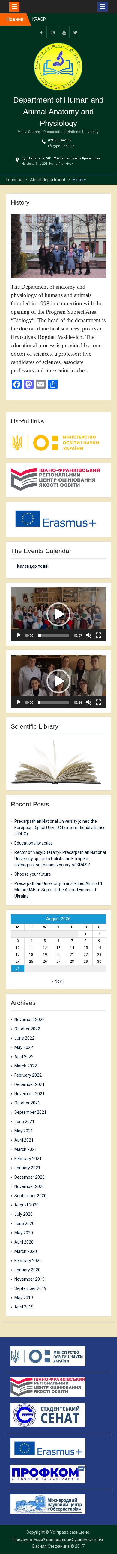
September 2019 (30, 1288)
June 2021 (24, 1121)
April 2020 (24, 1242)
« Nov (57, 981)
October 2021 (27, 1103)
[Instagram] (53, 32)
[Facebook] (41, 32)
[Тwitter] (76, 32)
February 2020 (28, 1260)
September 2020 (30, 1195)
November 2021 (29, 1093)
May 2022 (23, 1047)
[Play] (19, 635)
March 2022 (25, 1066)
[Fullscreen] (98, 635)
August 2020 (26, 1205)
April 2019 (24, 1307)
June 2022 (24, 1038)
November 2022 (29, 1019)
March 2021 (25, 1149)
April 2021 (24, 1140)
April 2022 (24, 1056)
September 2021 (30, 1112)
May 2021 (23, 1130)
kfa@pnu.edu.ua (61, 146)
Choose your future (32, 874)
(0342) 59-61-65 (59, 140)
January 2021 (27, 1168)
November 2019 (29, 1279)
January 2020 (27, 1269)
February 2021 (28, 1158)
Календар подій (33, 566)
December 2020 (29, 1177)
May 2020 (23, 1232)
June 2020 (24, 1223)
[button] (58, 614)
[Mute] (89, 635)
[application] (58, 614)
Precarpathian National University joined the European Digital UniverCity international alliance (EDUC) (60, 827)
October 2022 (27, 1028)
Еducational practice (33, 843)
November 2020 (29, 1186)
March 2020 (25, 1251)
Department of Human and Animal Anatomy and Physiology (58, 111)
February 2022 (28, 1075)
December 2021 (29, 1084)
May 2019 (23, 1297)
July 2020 (23, 1214)
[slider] (53, 635)
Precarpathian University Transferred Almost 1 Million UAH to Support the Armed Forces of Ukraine (58, 889)
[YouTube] (64, 32)
